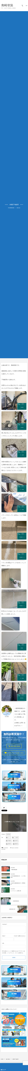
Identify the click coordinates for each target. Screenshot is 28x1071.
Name (3, 935)
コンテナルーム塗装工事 (16, 890)
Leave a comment (14, 847)
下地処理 (9, 840)
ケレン (9, 837)
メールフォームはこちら (15, 753)
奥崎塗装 (16, 843)
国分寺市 (16, 840)
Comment (4, 924)
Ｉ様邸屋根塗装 (14, 869)
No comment (5, 847)
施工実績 (8, 834)
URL (3, 943)
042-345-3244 (15, 746)
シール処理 (16, 837)
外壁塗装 (9, 843)
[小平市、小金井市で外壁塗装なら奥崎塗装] (7, 5)
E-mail (15, 935)
